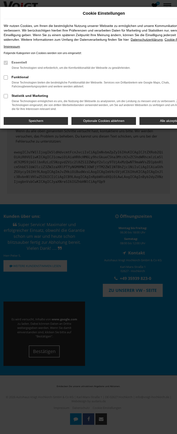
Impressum (12, 46)
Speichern (36, 121)
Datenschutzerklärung (147, 39)
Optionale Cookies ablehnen (103, 121)
